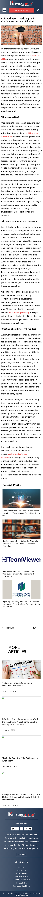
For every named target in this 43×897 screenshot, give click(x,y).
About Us (21, 867)
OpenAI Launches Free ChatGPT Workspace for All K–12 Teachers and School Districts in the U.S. (21, 513)
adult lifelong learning (19, 312)
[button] (4, 10)
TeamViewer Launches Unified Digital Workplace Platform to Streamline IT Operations (18, 574)
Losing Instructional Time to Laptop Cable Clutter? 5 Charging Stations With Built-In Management (21, 797)
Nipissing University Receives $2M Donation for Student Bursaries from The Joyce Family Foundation (21, 604)
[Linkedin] (26, 828)
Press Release (21, 874)
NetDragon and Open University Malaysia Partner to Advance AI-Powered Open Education (20, 543)
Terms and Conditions (21, 886)
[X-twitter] (17, 828)
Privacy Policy (21, 883)
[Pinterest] (30, 828)
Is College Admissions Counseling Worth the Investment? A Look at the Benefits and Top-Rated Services (20, 722)
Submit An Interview (21, 880)
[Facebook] (13, 828)
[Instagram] (21, 828)
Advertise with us (21, 877)
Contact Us (21, 870)
